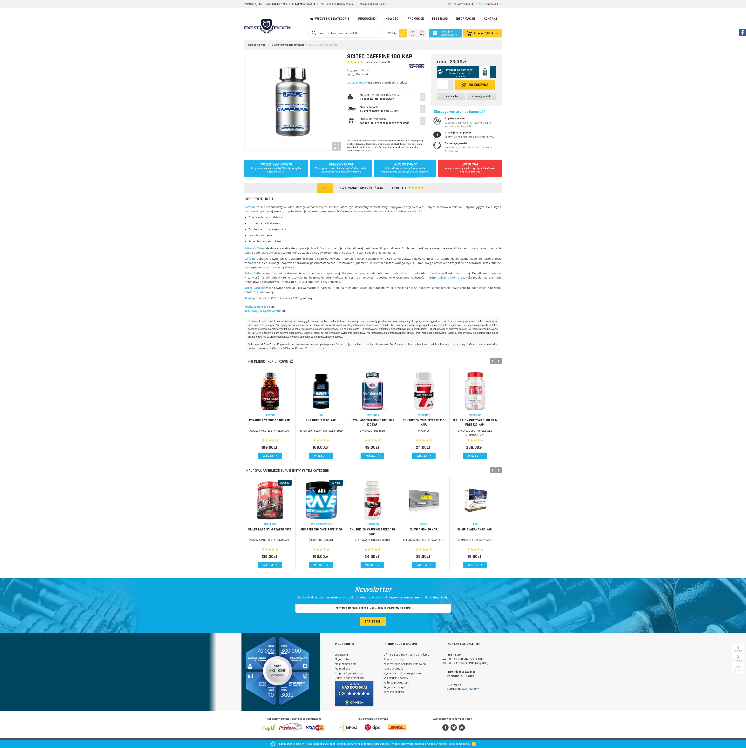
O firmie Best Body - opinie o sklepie (406, 655)
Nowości (392, 18)
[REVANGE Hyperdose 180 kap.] (270, 389)
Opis (325, 188)
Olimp (423, 524)
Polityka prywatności (396, 682)
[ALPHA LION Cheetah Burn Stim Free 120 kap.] (475, 389)
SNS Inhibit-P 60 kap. (321, 420)
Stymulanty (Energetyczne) (288, 45)
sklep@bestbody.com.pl (339, 4)
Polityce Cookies (458, 744)
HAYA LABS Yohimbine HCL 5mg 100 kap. (372, 422)
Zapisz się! (373, 621)
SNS (321, 415)
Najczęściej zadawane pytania (402, 673)
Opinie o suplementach (349, 678)
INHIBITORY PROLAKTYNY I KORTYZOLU (321, 431)
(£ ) (422, 33)
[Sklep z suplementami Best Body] (267, 26)
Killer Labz (270, 524)
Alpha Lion (475, 415)
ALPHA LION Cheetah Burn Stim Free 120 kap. (475, 422)
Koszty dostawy (393, 659)
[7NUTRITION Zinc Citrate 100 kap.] (423, 389)
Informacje (465, 18)
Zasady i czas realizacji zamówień (404, 664)
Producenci (367, 18)
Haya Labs (372, 415)
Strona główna (256, 45)
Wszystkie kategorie (332, 18)
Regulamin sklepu (394, 687)
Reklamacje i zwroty (395, 678)
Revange (270, 415)
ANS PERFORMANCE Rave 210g (321, 529)
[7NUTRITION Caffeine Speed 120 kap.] (372, 498)
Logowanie (342, 655)
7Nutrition (423, 415)
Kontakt (491, 18)
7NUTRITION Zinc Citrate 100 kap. (423, 422)
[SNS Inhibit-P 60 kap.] (321, 389)
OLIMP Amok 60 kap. (424, 529)
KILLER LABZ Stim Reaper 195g (270, 529)
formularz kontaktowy (348, 171)
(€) (412, 33)
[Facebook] (445, 727)
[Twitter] (453, 727)
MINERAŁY (423, 431)
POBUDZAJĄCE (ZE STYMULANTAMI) (269, 431)
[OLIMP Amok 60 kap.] (423, 498)
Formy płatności (393, 669)
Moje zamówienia (345, 664)
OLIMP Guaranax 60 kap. (475, 529)
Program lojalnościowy (349, 673)
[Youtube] (461, 727)
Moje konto (342, 659)
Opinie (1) (399, 188)
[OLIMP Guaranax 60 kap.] (475, 498)
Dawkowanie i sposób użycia (360, 188)
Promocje (416, 18)
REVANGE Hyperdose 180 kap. (270, 420)
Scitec (365, 70)
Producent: (353, 70)
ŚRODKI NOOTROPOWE (321, 540)
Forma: (351, 75)
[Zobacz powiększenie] (336, 146)
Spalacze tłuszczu (372, 431)
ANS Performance (321, 524)
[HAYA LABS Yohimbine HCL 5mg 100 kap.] (372, 389)
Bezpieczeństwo (393, 692)
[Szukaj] (314, 33)
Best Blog (440, 18)
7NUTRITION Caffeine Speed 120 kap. (372, 531)
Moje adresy (342, 669)
